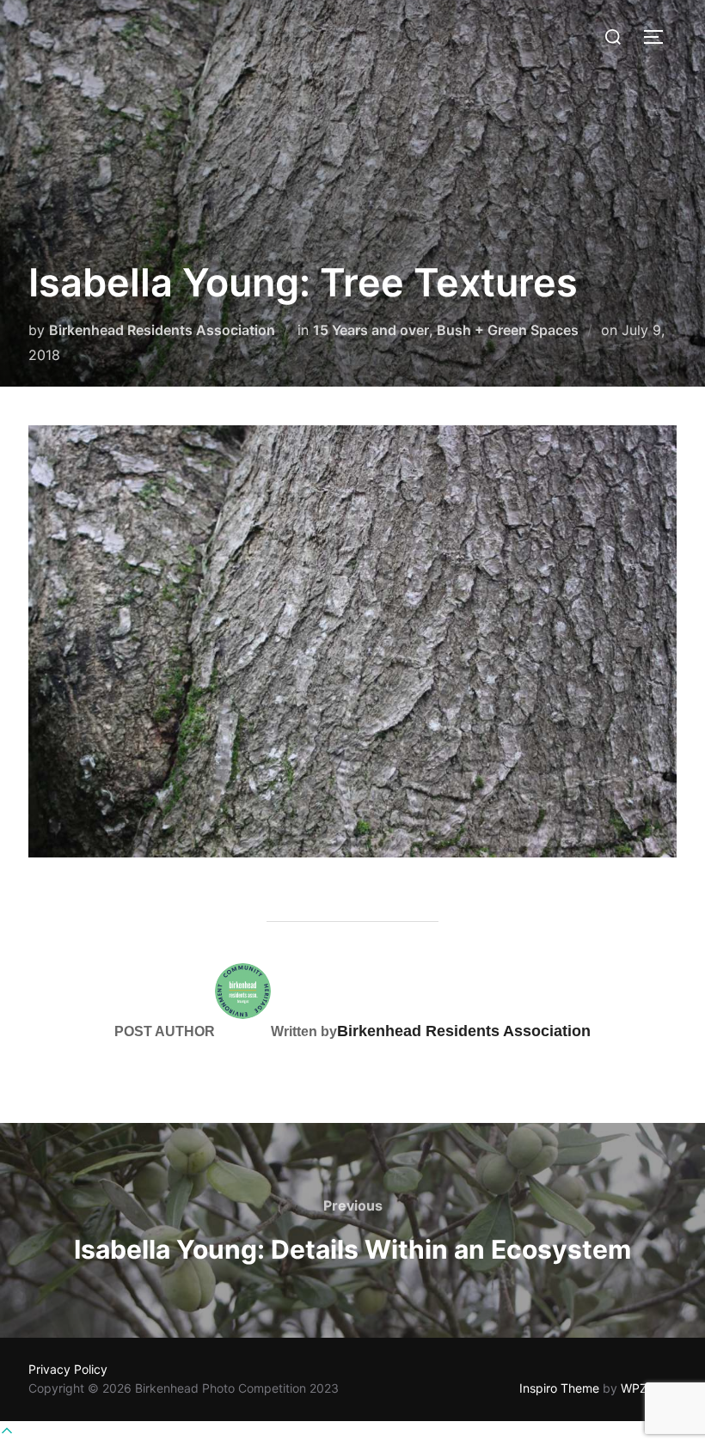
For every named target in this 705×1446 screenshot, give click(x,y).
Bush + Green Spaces (508, 330)
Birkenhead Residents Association (162, 330)
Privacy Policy (67, 1369)
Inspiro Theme (559, 1388)
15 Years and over (371, 330)
